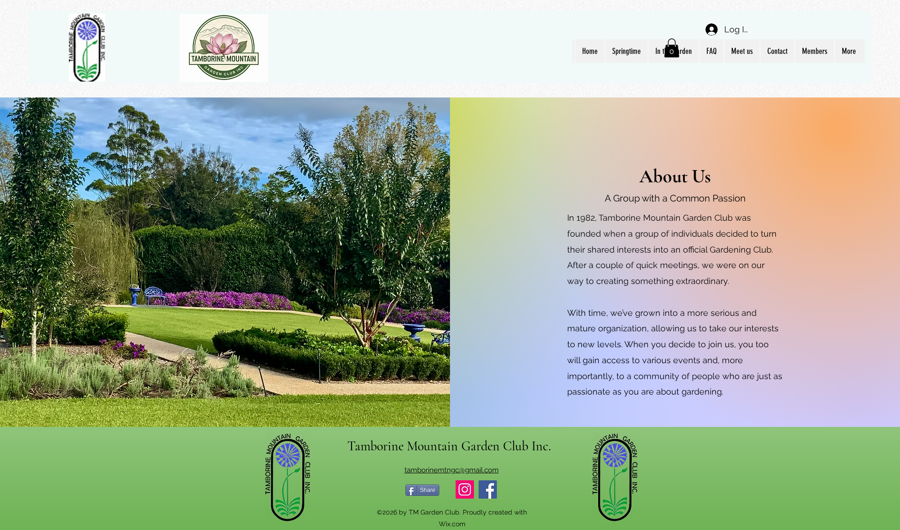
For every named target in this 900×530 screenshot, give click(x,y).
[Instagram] (465, 489)
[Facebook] (488, 489)
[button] (672, 48)
